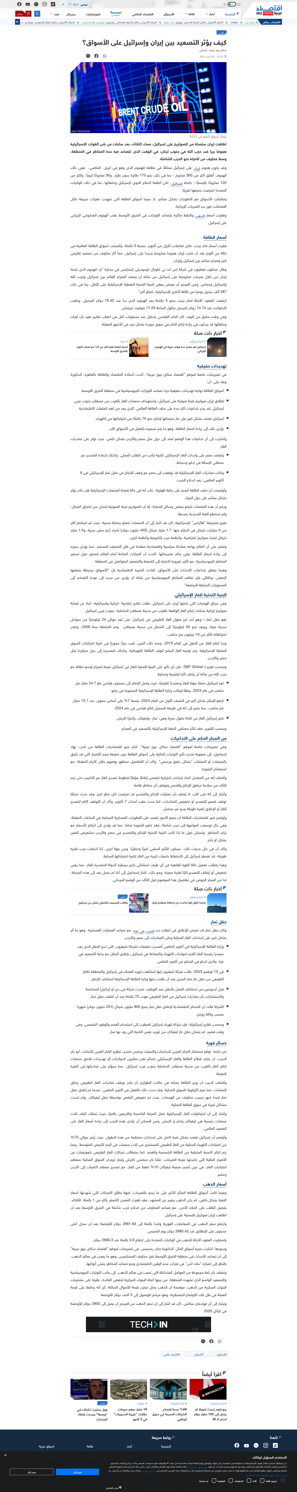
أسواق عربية (46, 1445)
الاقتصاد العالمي (142, 14)
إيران (197, 167)
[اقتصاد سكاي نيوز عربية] (261, 10)
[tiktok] (275, 1446)
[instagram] (265, 1446)
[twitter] (256, 1446)
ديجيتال (71, 14)
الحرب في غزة (144, 930)
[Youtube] (28, 4)
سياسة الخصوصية (253, 1474)
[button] (74, 4)
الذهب (200, 215)
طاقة (90, 1445)
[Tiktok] (53, 4)
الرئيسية (230, 14)
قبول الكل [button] (78, 1472)
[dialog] (148, 1472)
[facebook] (236, 1446)
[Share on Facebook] (96, 56)
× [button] (5, 1455)
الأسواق (169, 14)
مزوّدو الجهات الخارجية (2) (197, 1467)
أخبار (129, 1445)
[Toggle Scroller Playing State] (17, 22)
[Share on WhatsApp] (105, 56)
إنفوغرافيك (93, 14)
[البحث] (37, 14)
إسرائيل (176, 182)
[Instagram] (44, 4)
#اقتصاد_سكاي (271, 21)
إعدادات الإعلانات (149, 1471)
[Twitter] (36, 4)
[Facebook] (19, 4)
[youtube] (246, 1446)
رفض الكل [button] (32, 1472)
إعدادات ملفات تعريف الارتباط (274, 1475)
